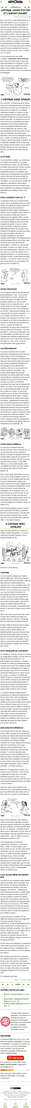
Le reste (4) (15, 7)
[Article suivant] (25, 7)
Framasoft (23, 1095)
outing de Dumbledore (11, 903)
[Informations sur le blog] (29, 2)
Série (18, 985)
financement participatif (11, 1046)
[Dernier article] (28, 7)
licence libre (21, 1039)
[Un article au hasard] (12, 984)
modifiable (26, 1041)
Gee (29, 17)
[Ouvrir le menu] (1, 2)
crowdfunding (5, 1078)
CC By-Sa (27, 1092)
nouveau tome (17, 39)
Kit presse (20, 1097)
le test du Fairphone (19, 22)
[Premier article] (2, 7)
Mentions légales (12, 1097)
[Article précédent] (5, 7)
